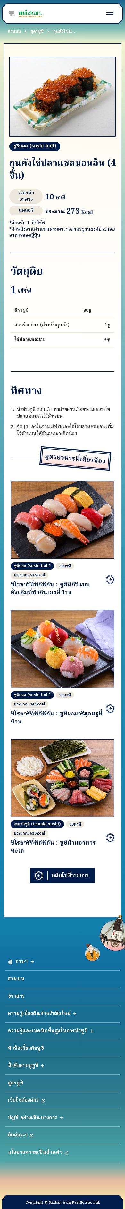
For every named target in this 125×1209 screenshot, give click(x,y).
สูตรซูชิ (37, 31)
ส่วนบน (14, 31)
